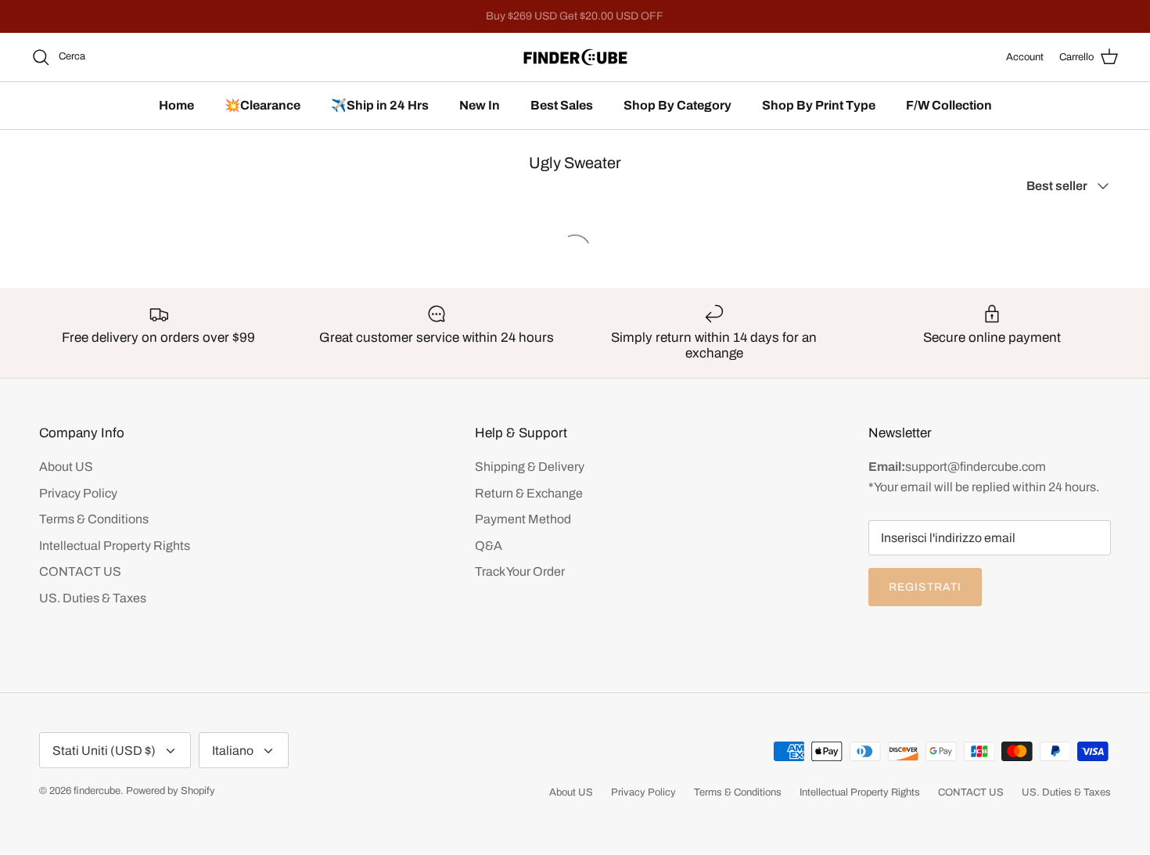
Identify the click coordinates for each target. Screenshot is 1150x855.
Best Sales (561, 105)
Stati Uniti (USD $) (104, 750)
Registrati (925, 587)
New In (479, 105)
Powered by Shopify (170, 790)
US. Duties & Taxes (92, 598)
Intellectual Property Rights (114, 545)
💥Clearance (262, 105)
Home (176, 105)
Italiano (232, 750)
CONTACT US (80, 571)
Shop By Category (677, 105)
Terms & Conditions (94, 519)
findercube (97, 790)
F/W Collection (949, 105)
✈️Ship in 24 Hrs (380, 105)
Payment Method (523, 519)
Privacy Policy (78, 493)
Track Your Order (520, 571)
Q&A (488, 545)
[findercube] (575, 57)
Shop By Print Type (818, 105)
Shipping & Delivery (529, 466)
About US (66, 466)
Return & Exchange (529, 493)
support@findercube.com (975, 466)
